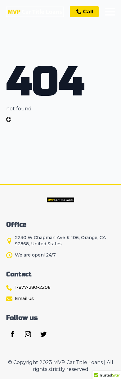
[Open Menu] (110, 12)
